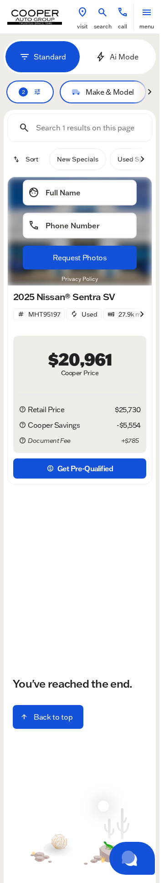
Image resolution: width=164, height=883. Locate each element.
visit (82, 26)
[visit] (82, 12)
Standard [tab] (50, 56)
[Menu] (147, 12)
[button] (82, 17)
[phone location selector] (122, 12)
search (103, 26)
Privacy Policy (80, 278)
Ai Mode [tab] (124, 56)
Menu (146, 26)
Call (122, 26)
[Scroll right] (149, 92)
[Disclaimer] (22, 409)
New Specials (77, 159)
